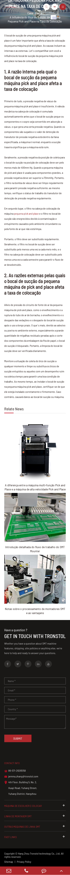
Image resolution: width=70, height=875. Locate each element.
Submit (17, 738)
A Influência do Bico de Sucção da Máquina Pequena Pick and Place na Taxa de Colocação (35, 19)
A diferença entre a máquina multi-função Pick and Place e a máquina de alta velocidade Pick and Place (35, 487)
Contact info (12, 763)
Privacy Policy (24, 861)
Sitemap (8, 861)
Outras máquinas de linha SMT (22, 826)
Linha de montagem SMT (18, 816)
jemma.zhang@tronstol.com (21, 776)
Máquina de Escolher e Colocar (23, 805)
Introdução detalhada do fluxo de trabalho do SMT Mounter (35, 549)
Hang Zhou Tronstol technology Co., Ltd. (39, 853)
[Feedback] (43, 870)
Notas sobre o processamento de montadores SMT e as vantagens (35, 611)
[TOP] (61, 870)
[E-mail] (9, 870)
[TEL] (26, 870)
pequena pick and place (26, 213)
